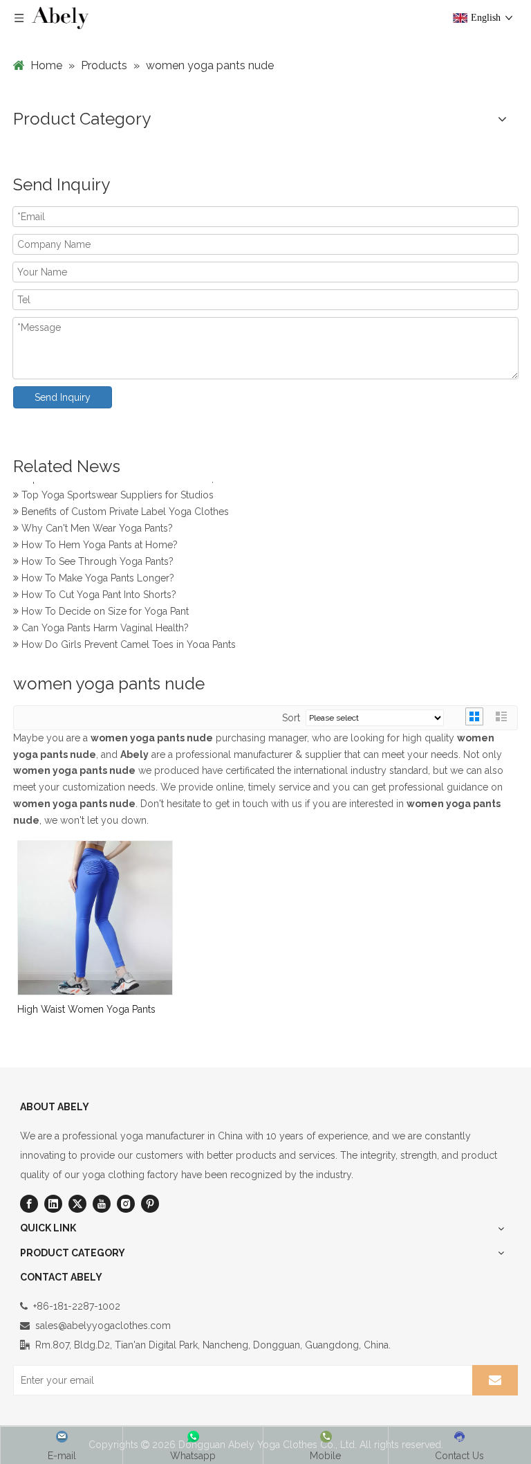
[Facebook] (29, 1204)
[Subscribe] (495, 1380)
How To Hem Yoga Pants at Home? (98, 542)
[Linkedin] (53, 1204)
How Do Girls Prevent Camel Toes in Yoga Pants (127, 642)
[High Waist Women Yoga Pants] (95, 917)
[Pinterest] (150, 1204)
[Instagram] (126, 1204)
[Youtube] (102, 1204)
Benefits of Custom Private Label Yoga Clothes (124, 509)
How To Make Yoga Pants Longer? (96, 575)
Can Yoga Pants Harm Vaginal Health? (104, 625)
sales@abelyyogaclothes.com (103, 1325)
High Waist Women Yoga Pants (86, 1009)
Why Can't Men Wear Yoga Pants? (96, 526)
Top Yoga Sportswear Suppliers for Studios (116, 492)
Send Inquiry (63, 397)
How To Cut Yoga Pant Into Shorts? (97, 592)
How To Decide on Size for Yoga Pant (104, 609)
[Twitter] (77, 1204)
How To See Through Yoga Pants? (96, 559)
